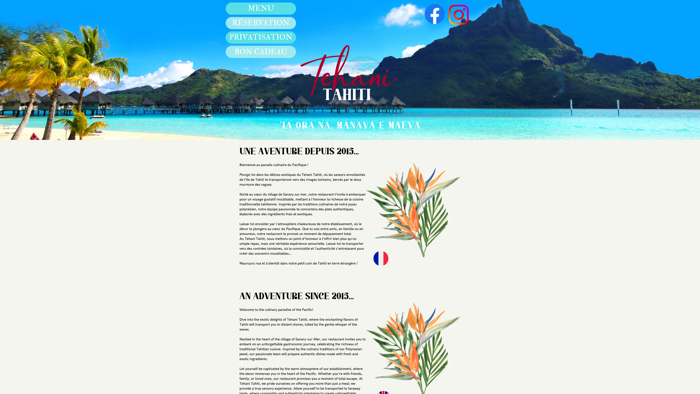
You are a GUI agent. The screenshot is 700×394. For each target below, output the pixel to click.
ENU (264, 8)
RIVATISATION (263, 37)
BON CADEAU (260, 52)
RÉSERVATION (260, 23)
